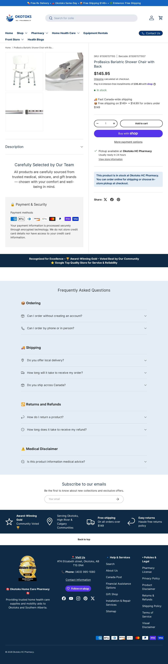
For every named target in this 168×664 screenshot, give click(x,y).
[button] (160, 18)
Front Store (12, 39)
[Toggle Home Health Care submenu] (78, 33)
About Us (112, 570)
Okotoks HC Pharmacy (23, 652)
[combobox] (91, 18)
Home (9, 33)
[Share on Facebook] (112, 199)
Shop (20, 33)
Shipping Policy (151, 606)
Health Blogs (36, 39)
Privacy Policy (151, 578)
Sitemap (111, 611)
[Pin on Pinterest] (118, 199)
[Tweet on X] (105, 199)
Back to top (84, 539)
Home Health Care (64, 33)
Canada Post (114, 577)
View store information (111, 159)
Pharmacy (37, 33)
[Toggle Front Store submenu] (22, 39)
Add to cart (141, 123)
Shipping (99, 79)
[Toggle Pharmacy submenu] (47, 33)
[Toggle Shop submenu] (26, 33)
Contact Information (78, 579)
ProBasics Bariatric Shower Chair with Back (33, 47)
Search (110, 564)
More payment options (128, 141)
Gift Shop (112, 594)
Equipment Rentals (96, 33)
